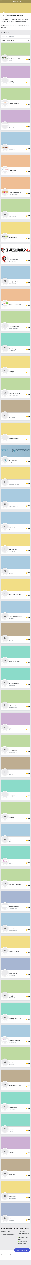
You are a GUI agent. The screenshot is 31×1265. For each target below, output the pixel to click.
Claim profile (21, 1250)
